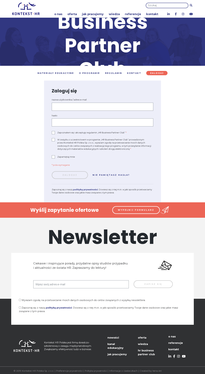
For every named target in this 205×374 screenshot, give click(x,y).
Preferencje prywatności (69, 371)
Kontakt (152, 14)
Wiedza (114, 14)
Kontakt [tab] (134, 73)
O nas (58, 14)
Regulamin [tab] (113, 73)
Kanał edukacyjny (115, 346)
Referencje (133, 14)
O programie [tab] (89, 73)
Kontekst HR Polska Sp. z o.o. (38, 371)
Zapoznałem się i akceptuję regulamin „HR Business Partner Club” (92, 132)
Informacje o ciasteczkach (123, 371)
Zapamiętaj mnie (66, 156)
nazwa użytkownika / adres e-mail (69, 99)
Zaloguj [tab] (157, 73)
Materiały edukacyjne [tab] (55, 73)
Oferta (72, 14)
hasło (54, 115)
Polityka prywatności (96, 371)
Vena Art (157, 371)
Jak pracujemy (93, 14)
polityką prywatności (85, 189)
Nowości (113, 337)
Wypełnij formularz (136, 210)
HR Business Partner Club (146, 352)
